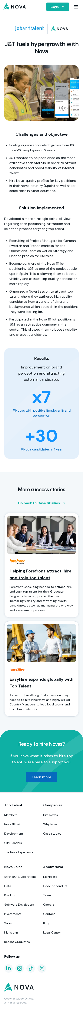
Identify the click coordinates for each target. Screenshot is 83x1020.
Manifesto (50, 877)
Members (10, 815)
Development (13, 833)
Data (7, 886)
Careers (48, 904)
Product (10, 895)
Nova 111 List (12, 824)
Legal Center (52, 932)
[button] (57, 7)
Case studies (52, 833)
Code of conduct (55, 886)
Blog (46, 923)
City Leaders (13, 843)
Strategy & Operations (20, 877)
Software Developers (19, 904)
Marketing (11, 932)
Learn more (41, 777)
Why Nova (50, 824)
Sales (8, 923)
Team (47, 895)
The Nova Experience (18, 852)
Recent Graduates (17, 942)
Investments (12, 914)
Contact (49, 914)
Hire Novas (50, 815)
